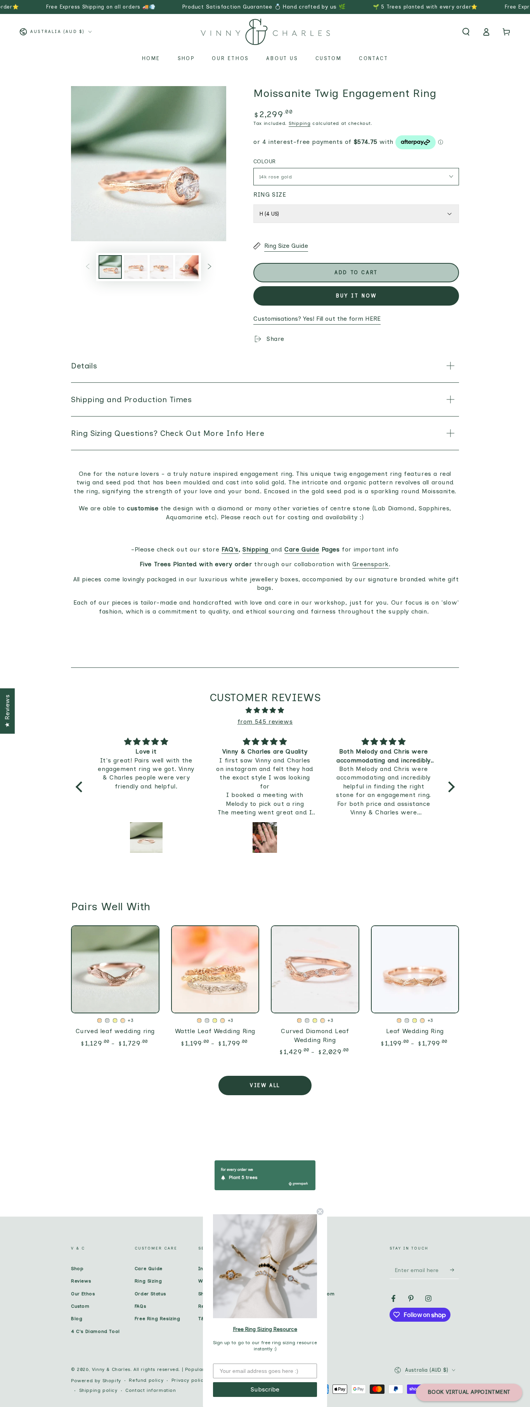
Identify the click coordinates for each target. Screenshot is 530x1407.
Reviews (81, 1281)
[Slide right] (209, 266)
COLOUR (264, 161)
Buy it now (356, 296)
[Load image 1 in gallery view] (110, 267)
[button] (466, 31)
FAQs (140, 1306)
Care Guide (149, 1268)
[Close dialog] (320, 1211)
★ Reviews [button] (7, 710)
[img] (265, 710)
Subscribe (265, 1389)
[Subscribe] (454, 1270)
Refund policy (146, 1380)
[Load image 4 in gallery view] (187, 267)
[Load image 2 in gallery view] (135, 267)
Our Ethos (83, 1293)
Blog (76, 1318)
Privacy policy (188, 1380)
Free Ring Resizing (157, 1318)
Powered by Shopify (96, 1380)
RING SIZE (269, 194)
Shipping (300, 123)
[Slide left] (87, 266)
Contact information (150, 1390)
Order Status (150, 1293)
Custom (80, 1306)
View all (265, 1085)
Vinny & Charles (111, 1369)
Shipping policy (98, 1390)
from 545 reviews (265, 721)
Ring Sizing (148, 1281)
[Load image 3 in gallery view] (161, 267)
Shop (77, 1268)
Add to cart (356, 272)
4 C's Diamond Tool (95, 1331)
